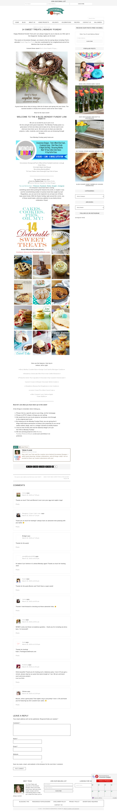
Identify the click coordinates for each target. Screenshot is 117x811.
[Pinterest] (18, 459)
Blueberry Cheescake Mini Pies (34, 373)
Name (15, 738)
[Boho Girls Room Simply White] (89, 66)
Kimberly (25, 664)
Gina (23, 619)
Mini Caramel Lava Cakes (40, 394)
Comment (16, 723)
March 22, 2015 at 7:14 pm (30, 515)
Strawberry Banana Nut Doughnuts (37, 386)
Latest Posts (24, 447)
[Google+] (19, 457)
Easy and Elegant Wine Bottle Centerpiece (89, 117)
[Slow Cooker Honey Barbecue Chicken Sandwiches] (89, 167)
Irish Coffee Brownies (52, 373)
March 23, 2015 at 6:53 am (30, 601)
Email (15, 746)
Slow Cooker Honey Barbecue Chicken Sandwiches (89, 185)
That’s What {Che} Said (42, 163)
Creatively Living (57, 163)
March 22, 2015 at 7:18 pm (30, 538)
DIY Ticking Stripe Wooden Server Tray (89, 151)
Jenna (24, 493)
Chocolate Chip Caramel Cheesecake (52, 377)
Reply (18, 504)
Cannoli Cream (30, 382)
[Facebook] (17, 457)
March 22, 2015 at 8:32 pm (30, 581)
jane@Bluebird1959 (28, 556)
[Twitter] (15, 457)
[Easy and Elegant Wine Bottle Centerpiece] (89, 99)
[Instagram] (16, 459)
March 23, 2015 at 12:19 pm (31, 644)
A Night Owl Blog (44, 167)
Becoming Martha (40, 169)
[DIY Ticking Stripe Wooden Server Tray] (89, 134)
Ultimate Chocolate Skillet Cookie (47, 382)
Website (15, 754)
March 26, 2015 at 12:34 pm (31, 693)
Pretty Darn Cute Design (71, 808)
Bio (16, 447)
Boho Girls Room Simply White (89, 84)
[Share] (53, 467)
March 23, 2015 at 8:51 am (30, 622)
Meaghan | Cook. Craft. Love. (31, 513)
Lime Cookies (53, 386)
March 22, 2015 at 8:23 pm (30, 558)
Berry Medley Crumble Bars (29, 369)
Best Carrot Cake (48, 390)
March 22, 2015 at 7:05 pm (30, 495)
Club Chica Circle (49, 181)
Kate (23, 642)
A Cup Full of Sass (51, 171)
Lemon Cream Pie (35, 390)
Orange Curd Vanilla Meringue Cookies (51, 369)
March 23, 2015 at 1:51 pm (30, 667)
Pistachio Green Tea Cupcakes (29, 377)
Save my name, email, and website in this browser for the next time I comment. (38, 764)
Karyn (24, 579)
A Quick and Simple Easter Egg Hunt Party (28, 477)
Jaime (24, 599)
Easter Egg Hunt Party (27, 42)
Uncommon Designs (58, 11)
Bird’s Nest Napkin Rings (47, 48)
